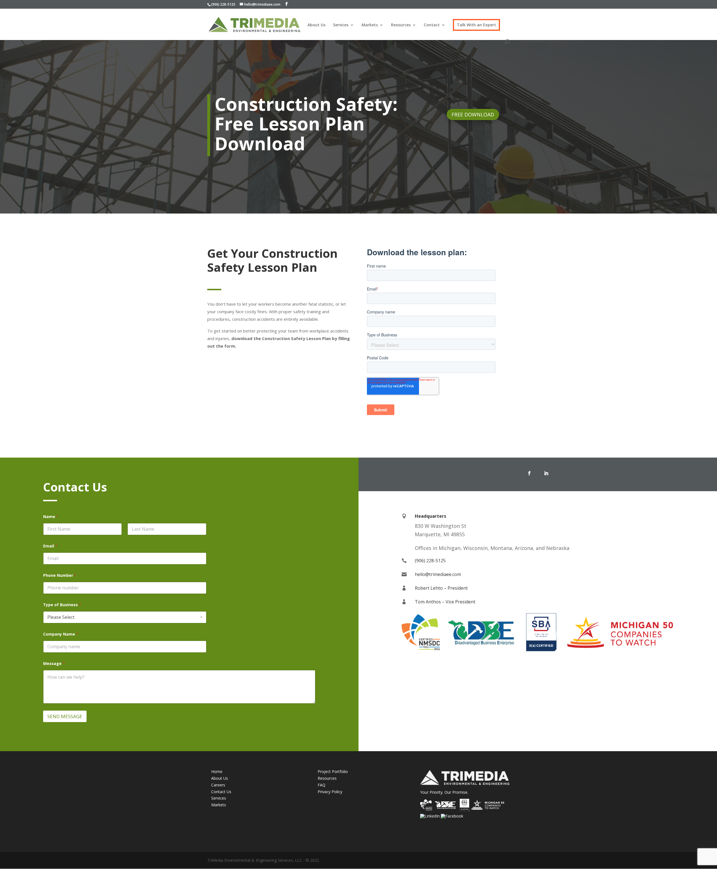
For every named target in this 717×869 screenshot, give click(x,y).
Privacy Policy (330, 791)
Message (54, 663)
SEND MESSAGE (64, 716)
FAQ (321, 785)
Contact (432, 25)
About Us (316, 25)
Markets (370, 25)
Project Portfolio (333, 771)
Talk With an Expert (476, 25)
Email (50, 546)
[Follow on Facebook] (529, 473)
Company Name (60, 634)
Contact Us (221, 791)
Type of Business (62, 604)
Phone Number (59, 575)
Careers (218, 785)
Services (340, 25)
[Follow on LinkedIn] (546, 473)
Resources (401, 25)
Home (216, 771)
